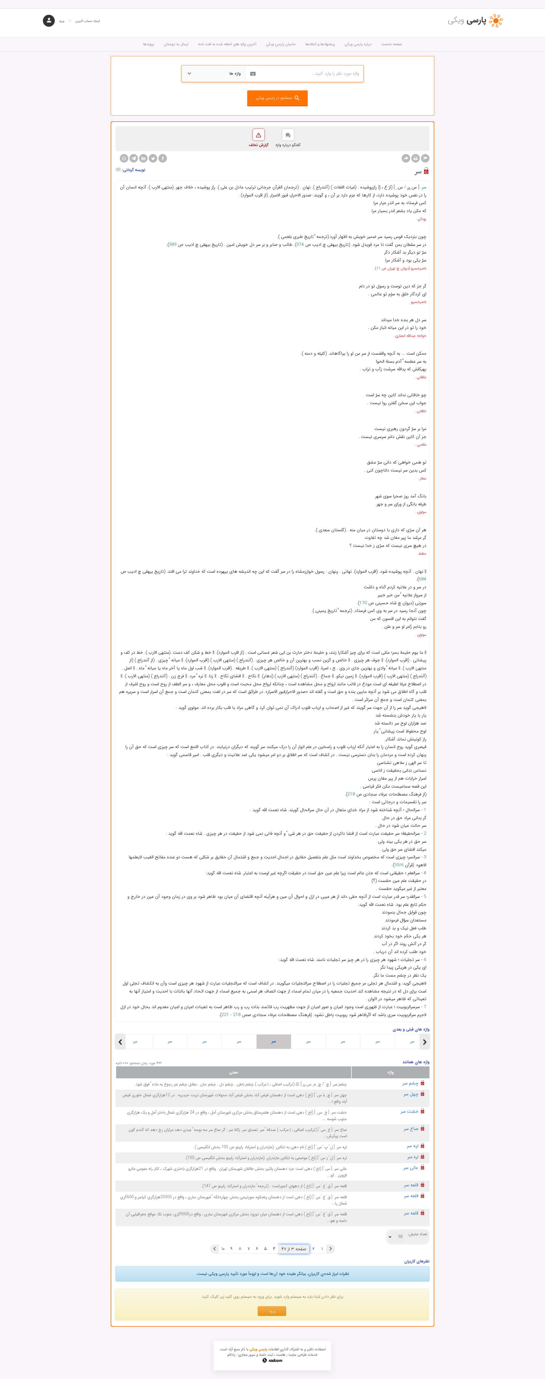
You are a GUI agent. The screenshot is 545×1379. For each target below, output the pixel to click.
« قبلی (330, 1249)
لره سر (413, 1156)
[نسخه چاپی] (415, 158)
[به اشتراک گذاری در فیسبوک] (162, 158)
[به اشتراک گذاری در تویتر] (153, 158)
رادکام (231, 1354)
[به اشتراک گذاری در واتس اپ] (124, 158)
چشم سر (410, 1083)
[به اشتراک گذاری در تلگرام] (133, 158)
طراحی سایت (297, 1354)
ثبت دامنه (266, 1354)
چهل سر (411, 1094)
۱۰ (223, 1248)
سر (135, 1041)
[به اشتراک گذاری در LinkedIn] (143, 158)
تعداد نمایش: (417, 1234)
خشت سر (409, 1111)
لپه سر (412, 1145)
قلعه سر (411, 1185)
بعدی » (214, 1249)
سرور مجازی (246, 1354)
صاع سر (411, 1128)
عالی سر (411, 1167)
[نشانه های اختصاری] (425, 158)
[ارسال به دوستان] (406, 158)
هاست (280, 1354)
